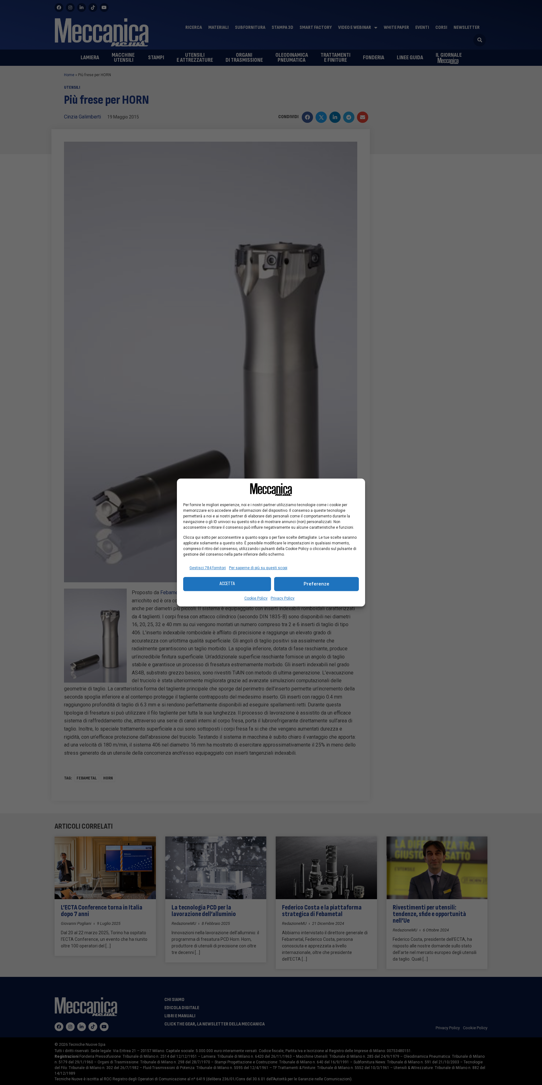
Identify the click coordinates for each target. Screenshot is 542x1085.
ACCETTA (227, 584)
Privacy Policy (283, 598)
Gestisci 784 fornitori (207, 568)
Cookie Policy (256, 598)
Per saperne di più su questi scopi (258, 568)
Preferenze (316, 584)
